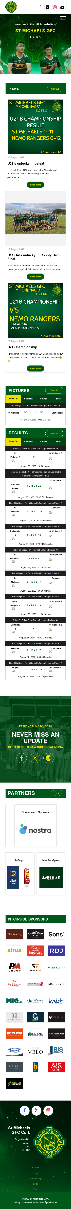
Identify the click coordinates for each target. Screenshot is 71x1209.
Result (36, 1173)
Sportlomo (50, 1202)
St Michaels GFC (39, 1198)
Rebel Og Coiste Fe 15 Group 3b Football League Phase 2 (35, 502)
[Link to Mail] (62, 7)
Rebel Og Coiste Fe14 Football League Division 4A (35, 448)
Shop (35, 1189)
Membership (35, 1178)
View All (54, 390)
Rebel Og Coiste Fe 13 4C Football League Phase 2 (35, 526)
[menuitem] (35, 18)
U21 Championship (22, 346)
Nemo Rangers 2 (15, 603)
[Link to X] (47, 7)
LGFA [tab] (58, 398)
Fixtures (35, 1167)
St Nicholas (13, 412)
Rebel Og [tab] (13, 398)
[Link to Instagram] (55, 7)
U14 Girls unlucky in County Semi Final (34, 257)
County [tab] (43, 398)
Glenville (15, 648)
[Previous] (53, 793)
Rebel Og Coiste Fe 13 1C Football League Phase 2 (35, 573)
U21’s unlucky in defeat (25, 163)
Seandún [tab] (28, 398)
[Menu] (61, 18)
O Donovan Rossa (15, 484)
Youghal (15, 667)
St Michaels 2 (15, 556)
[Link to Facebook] (40, 7)
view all (55, 88)
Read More (35, 184)
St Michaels (57, 412)
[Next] (61, 793)
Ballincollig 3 (15, 533)
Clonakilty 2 (15, 626)
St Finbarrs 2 (15, 455)
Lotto (35, 1183)
